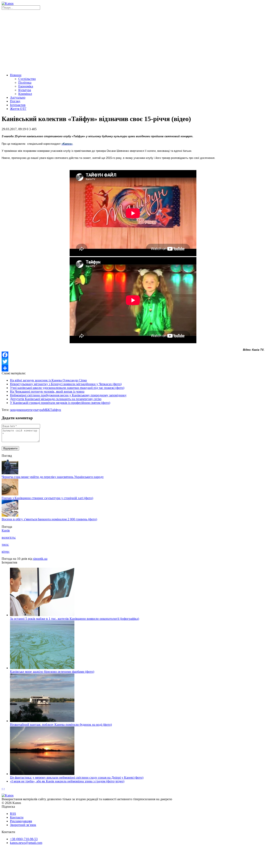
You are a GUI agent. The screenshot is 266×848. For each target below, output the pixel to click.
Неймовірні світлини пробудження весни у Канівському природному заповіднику (68, 395)
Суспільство (27, 79)
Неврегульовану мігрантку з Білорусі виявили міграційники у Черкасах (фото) (66, 384)
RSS (13, 813)
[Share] (133, 368)
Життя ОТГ (18, 108)
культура (37, 410)
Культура (24, 90)
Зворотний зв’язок (23, 825)
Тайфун (55, 410)
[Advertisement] (133, 41)
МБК (46, 410)
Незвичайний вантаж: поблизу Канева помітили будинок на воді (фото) (61, 724)
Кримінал (25, 94)
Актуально (17, 97)
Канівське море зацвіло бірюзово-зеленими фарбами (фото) (52, 671)
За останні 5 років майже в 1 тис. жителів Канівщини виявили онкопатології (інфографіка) (74, 618)
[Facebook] (133, 355)
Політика (24, 82)
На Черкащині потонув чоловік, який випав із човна (47, 391)
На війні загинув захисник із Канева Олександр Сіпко (48, 380)
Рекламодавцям (21, 821)
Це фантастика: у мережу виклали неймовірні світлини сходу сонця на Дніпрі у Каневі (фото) (76, 777)
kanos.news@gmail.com (26, 842)
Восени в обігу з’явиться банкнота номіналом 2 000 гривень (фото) (49, 519)
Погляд (15, 101)
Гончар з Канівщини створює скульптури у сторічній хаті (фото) (47, 498)
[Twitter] (133, 361)
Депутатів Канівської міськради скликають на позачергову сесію (55, 399)
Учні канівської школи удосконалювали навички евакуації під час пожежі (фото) (67, 388)
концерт (25, 410)
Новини (15, 75)
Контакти (16, 817)
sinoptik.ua (40, 558)
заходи (14, 410)
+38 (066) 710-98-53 (24, 839)
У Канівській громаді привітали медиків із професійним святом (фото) (60, 402)
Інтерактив (18, 105)
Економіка (25, 86)
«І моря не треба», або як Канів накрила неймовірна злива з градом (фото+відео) (67, 781)
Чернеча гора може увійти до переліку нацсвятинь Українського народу (53, 477)
